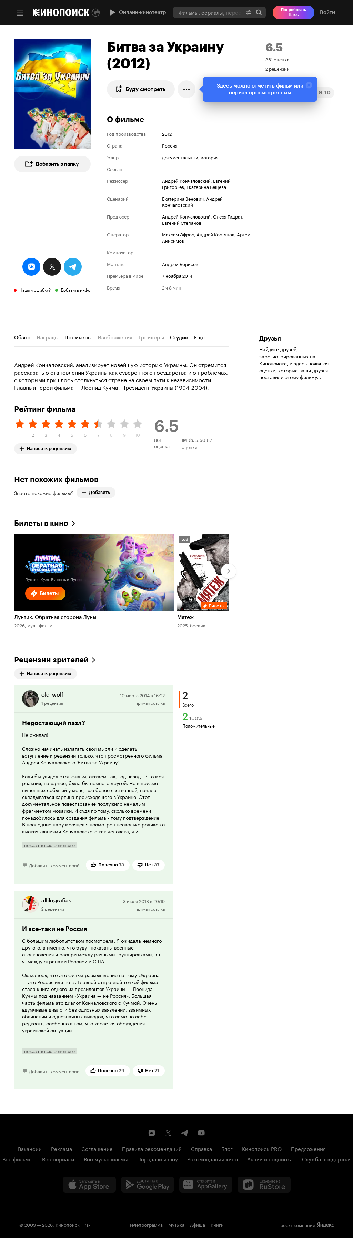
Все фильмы (17, 1159)
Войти (327, 12)
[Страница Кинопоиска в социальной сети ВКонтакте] (152, 1133)
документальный (180, 156)
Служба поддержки (326, 1159)
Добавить (99, 492)
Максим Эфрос (178, 234)
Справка (201, 1148)
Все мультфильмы (106, 1159)
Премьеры (78, 338)
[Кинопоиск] (61, 12)
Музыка (176, 1224)
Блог (227, 1148)
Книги (217, 1224)
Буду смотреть (145, 89)
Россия (170, 145)
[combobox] (207, 12)
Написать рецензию (49, 447)
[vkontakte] (31, 267)
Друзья (270, 338)
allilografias (56, 900)
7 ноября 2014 (177, 275)
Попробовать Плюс (293, 12)
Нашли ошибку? (35, 289)
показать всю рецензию (49, 845)
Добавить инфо (75, 289)
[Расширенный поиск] (248, 12)
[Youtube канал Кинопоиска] (201, 1133)
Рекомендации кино (212, 1159)
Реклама (61, 1148)
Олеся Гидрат (227, 216)
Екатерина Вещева (206, 186)
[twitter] (52, 267)
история (210, 156)
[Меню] (20, 13)
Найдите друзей (277, 349)
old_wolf (52, 694)
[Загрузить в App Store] (89, 1185)
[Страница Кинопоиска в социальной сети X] (168, 1133)
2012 (167, 133)
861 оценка (277, 59)
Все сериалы (58, 1159)
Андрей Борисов (180, 263)
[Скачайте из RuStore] (264, 1185)
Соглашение (97, 1148)
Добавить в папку (57, 164)
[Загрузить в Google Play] (147, 1185)
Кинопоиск (68, 1224)
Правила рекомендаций (152, 1148)
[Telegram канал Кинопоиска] (185, 1133)
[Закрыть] (309, 85)
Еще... (201, 338)
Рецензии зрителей (51, 659)
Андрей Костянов (215, 234)
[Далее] (228, 571)
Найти (259, 12)
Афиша (197, 1224)
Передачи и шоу (157, 1159)
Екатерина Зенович (183, 198)
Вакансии (30, 1148)
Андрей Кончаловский (186, 180)
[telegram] (73, 267)
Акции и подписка (270, 1159)
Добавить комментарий (54, 865)
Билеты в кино (41, 523)
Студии (179, 338)
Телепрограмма (146, 1224)
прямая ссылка (150, 702)
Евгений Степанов (181, 222)
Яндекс (325, 1225)
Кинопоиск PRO (262, 1148)
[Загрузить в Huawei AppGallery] (205, 1185)
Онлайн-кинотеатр (142, 12)
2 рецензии (277, 68)
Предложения (308, 1148)
